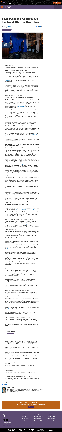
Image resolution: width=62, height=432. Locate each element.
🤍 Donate (31, 406)
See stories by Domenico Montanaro (14, 392)
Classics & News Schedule (51, 416)
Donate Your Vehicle (37, 418)
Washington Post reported (12, 248)
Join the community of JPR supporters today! (37, 404)
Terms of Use (24, 416)
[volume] (5, 7)
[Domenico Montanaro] (4, 390)
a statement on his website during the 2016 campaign (26, 209)
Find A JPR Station (50, 414)
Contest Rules (24, 420)
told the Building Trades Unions (27, 224)
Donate (58, 2)
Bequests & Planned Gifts (38, 420)
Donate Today (36, 414)
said (11, 72)
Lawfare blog (9, 308)
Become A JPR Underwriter (38, 416)
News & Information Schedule (51, 420)
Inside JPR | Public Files (25, 418)
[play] (2, 7)
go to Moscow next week (27, 164)
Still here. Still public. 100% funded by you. (31, 403)
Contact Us (23, 414)
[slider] (6, 6)
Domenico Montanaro (8, 26)
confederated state (22, 106)
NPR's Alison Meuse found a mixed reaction (22, 350)
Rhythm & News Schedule (51, 418)
